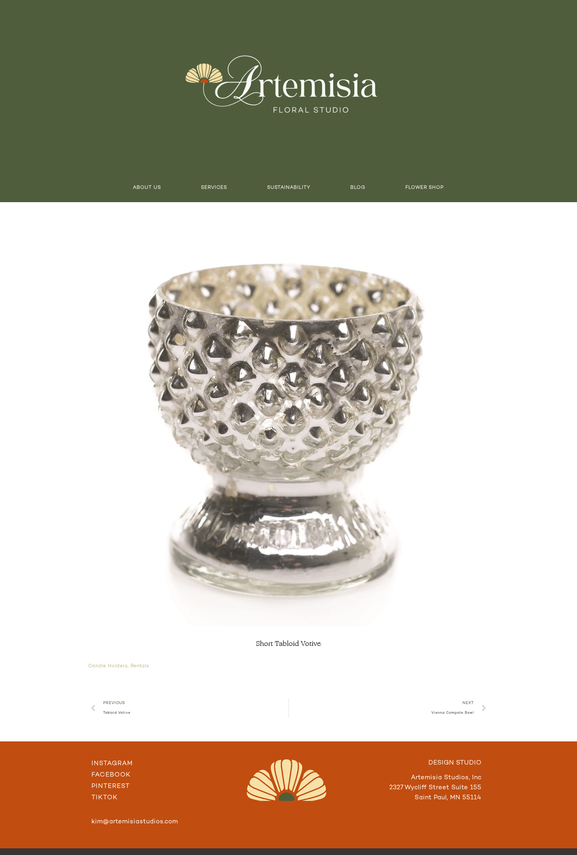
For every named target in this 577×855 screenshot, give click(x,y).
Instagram (112, 763)
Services (214, 187)
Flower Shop (424, 187)
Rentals (140, 666)
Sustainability (288, 187)
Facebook (111, 775)
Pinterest (110, 786)
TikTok (104, 798)
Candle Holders (108, 666)
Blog (357, 187)
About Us (147, 187)
